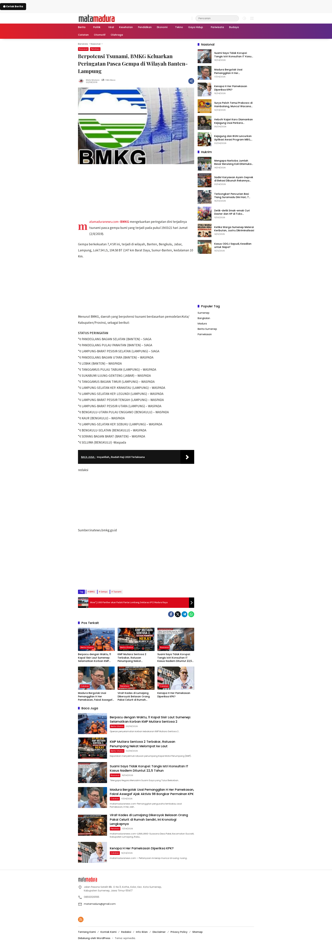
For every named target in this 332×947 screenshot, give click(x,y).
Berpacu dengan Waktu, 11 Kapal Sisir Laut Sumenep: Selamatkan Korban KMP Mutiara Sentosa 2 (94, 658)
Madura (202, 323)
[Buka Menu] (252, 18)
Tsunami (117, 591)
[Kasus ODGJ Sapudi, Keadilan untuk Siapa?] (204, 247)
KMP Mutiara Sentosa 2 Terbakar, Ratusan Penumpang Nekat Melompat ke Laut (132, 658)
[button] (235, 18)
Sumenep (203, 313)
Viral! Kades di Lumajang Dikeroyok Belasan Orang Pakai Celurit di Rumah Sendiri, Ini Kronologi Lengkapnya (134, 696)
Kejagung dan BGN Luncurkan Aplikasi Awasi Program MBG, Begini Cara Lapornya (233, 138)
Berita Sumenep (207, 329)
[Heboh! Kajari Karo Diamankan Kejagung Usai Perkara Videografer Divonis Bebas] (204, 123)
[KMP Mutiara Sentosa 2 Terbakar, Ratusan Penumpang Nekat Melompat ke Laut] (136, 639)
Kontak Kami (108, 932)
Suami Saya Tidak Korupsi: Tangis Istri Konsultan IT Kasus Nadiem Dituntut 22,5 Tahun (174, 658)
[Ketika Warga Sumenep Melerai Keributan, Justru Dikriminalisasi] (204, 230)
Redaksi (126, 932)
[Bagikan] (191, 81)
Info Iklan (142, 932)
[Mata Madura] (97, 18)
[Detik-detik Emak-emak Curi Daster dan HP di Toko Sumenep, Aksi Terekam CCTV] (204, 214)
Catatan (85, 686)
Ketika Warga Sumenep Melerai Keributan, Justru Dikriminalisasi (234, 228)
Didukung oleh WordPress (94, 938)
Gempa (104, 591)
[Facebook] (171, 614)
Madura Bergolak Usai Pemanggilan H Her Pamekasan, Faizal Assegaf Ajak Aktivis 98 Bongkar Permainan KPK (95, 696)
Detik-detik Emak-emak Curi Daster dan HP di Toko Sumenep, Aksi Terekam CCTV (233, 212)
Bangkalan (204, 318)
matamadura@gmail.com (100, 904)
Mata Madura (92, 80)
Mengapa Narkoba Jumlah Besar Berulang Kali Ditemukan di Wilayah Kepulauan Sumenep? (233, 162)
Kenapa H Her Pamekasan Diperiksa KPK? (173, 694)
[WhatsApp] (191, 614)
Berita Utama (87, 647)
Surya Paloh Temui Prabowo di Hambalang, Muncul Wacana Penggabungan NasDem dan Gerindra (233, 104)
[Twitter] (178, 614)
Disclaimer (159, 932)
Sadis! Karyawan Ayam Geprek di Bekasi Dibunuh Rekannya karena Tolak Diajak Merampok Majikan (234, 179)
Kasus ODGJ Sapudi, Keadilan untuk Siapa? (232, 245)
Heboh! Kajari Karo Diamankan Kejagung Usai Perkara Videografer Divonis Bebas (233, 121)
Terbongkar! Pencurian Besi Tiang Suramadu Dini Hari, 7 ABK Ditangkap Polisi (231, 195)
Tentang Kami (87, 932)
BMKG (92, 591)
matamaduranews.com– (109, 222)
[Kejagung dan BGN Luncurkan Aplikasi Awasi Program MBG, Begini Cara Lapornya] (204, 139)
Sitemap (197, 932)
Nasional (83, 49)
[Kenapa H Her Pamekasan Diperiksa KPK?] (175, 678)
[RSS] (81, 919)
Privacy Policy (178, 932)
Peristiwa (95, 49)
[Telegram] (184, 614)
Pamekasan (205, 334)
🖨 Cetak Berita (13, 6)
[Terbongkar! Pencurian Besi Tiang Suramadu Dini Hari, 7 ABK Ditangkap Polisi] (204, 197)
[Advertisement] (136, 193)
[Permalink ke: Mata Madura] (82, 81)
